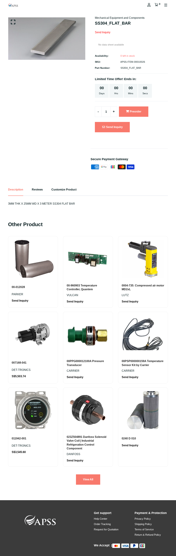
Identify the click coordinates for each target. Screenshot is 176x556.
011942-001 (19, 438)
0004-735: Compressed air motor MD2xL (143, 287)
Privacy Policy (143, 518)
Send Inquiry (114, 127)
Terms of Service (144, 529)
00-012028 (18, 287)
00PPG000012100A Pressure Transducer (85, 363)
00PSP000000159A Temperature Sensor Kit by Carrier (142, 363)
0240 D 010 (129, 438)
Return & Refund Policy (148, 534)
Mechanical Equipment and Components (120, 17)
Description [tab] (15, 189)
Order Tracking (102, 524)
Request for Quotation (106, 529)
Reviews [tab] (37, 189)
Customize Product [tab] (63, 189)
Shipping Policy (143, 524)
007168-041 (19, 362)
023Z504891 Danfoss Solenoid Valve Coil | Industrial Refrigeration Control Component (86, 442)
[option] (46, 38)
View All (88, 479)
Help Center (100, 518)
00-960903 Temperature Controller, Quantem (82, 287)
